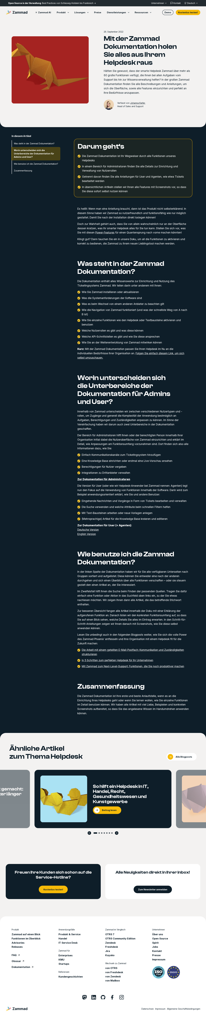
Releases (17, 946)
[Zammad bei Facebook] (112, 997)
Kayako (109, 955)
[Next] (116, 833)
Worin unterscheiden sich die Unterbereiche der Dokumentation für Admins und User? (34, 153)
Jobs (155, 946)
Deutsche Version (88, 529)
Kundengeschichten (71, 976)
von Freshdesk (114, 972)
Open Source (160, 938)
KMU (61, 959)
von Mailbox (112, 980)
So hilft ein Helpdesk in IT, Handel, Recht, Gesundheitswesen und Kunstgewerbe (120, 794)
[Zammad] (16, 12)
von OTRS (111, 968)
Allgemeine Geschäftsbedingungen (183, 1009)
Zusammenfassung (23, 170)
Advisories (18, 942)
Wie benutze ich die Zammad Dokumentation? (36, 164)
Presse (156, 955)
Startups (64, 963)
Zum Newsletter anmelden (152, 889)
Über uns (157, 934)
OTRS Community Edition (120, 938)
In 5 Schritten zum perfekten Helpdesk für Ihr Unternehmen (117, 660)
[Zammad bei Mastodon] (84, 997)
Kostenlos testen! (188, 12)
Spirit (155, 942)
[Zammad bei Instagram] (121, 997)
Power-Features (104, 232)
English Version (86, 534)
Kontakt (157, 951)
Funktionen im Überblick (26, 938)
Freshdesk (111, 946)
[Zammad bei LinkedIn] (93, 997)
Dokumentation (21, 966)
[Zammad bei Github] (103, 997)
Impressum (158, 959)
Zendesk (110, 942)
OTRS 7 (109, 934)
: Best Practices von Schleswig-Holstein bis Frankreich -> (52, 3)
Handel (63, 938)
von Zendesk (113, 976)
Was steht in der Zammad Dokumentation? (34, 143)
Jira (107, 951)
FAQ (14, 955)
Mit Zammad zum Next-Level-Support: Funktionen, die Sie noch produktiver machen (133, 666)
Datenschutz (147, 1009)
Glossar (16, 961)
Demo (168, 12)
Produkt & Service (70, 934)
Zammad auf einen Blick (26, 934)
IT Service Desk (68, 942)
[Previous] (89, 833)
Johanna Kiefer (137, 103)
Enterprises (66, 955)
